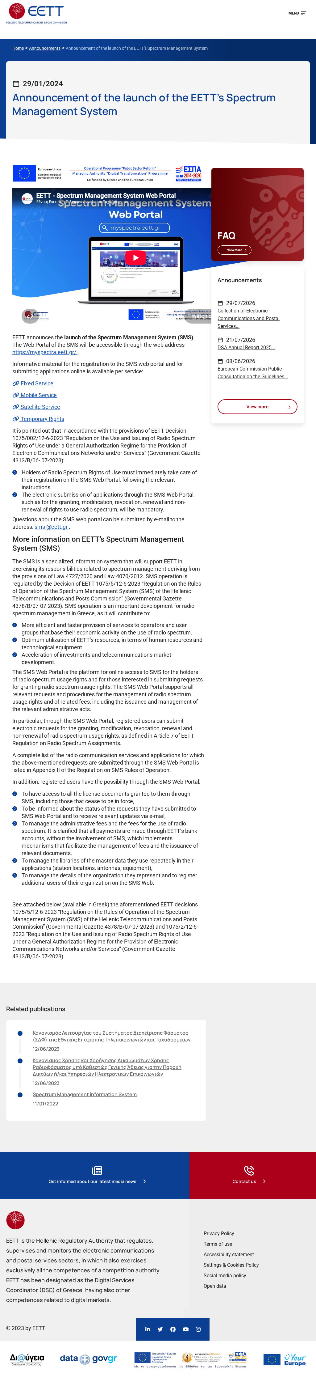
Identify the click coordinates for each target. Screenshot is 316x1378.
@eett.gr (57, 527)
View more (234, 250)
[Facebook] (173, 1329)
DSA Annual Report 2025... (246, 347)
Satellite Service (39, 407)
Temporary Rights (41, 419)
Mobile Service (38, 395)
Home (18, 48)
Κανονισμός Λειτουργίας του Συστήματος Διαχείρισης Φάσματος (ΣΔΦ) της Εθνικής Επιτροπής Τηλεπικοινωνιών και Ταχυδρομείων (112, 1036)
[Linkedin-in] (147, 1329)
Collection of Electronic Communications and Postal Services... (249, 318)
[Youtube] (185, 1329)
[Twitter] (160, 1329)
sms (40, 527)
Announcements (44, 48)
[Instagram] (198, 1329)
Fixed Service (36, 383)
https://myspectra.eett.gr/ (44, 352)
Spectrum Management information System (85, 1094)
